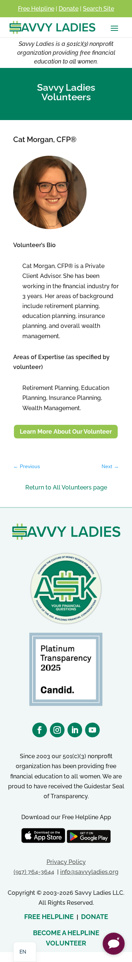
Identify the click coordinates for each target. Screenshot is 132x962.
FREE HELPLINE (49, 917)
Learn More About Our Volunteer (66, 431)
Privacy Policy (66, 861)
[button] (114, 944)
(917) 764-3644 (34, 871)
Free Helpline (36, 8)
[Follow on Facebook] (39, 730)
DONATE (94, 917)
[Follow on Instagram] (57, 730)
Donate (68, 8)
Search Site (98, 8)
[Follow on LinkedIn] (74, 730)
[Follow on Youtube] (92, 730)
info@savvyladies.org (89, 871)
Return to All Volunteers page (66, 487)
